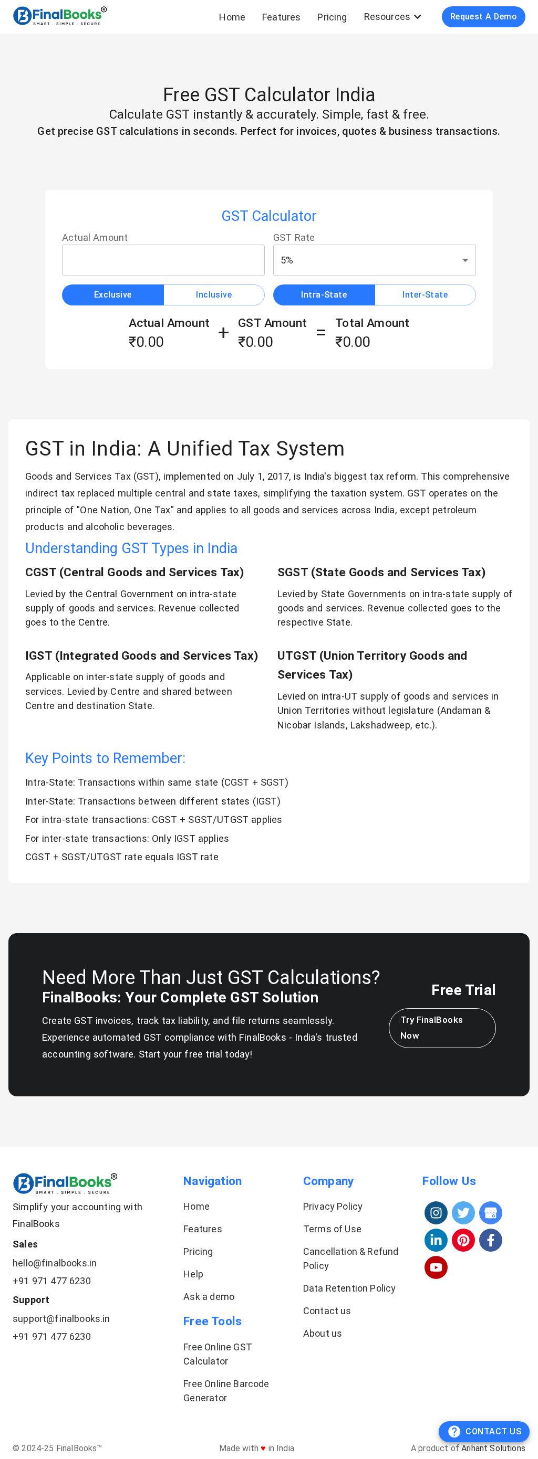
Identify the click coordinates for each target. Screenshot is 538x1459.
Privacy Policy (333, 1206)
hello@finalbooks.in (55, 1262)
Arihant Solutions (493, 1448)
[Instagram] (436, 1212)
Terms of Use (332, 1228)
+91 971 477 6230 (52, 1280)
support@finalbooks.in (61, 1318)
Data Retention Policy (349, 1288)
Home (232, 17)
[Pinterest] (463, 1240)
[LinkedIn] (436, 1240)
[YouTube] (436, 1267)
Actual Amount (95, 237)
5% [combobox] (287, 260)
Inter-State (425, 295)
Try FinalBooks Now (431, 1027)
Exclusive (113, 295)
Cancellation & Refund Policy (351, 1258)
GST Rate (294, 237)
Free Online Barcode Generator (226, 1390)
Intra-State (324, 295)
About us (322, 1333)
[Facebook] (490, 1240)
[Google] (490, 1212)
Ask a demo (208, 1296)
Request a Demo (483, 17)
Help (193, 1274)
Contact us (327, 1310)
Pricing (332, 17)
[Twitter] (463, 1212)
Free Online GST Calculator (217, 1354)
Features (281, 17)
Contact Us (493, 1431)
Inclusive (214, 295)
